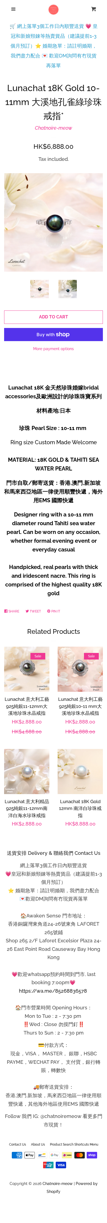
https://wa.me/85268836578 (53, 991)
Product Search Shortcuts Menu (74, 1144)
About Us (38, 1144)
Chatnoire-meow (53, 128)
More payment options (53, 349)
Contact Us (17, 1144)
